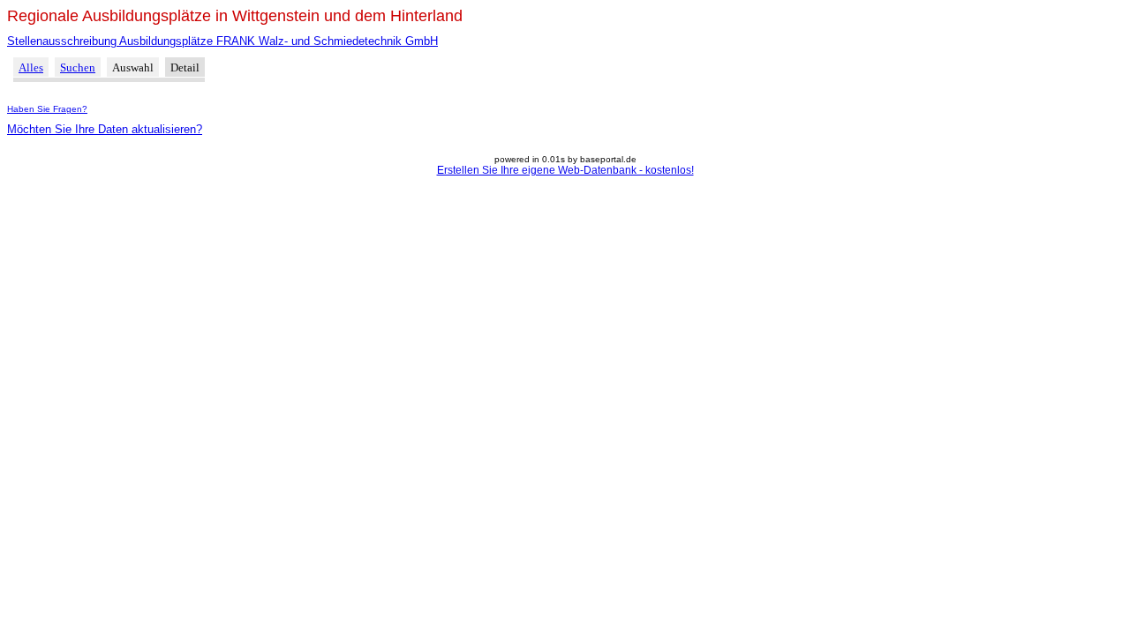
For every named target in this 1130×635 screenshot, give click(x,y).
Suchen (77, 67)
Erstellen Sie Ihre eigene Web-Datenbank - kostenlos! (565, 170)
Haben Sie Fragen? (47, 109)
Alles (31, 67)
